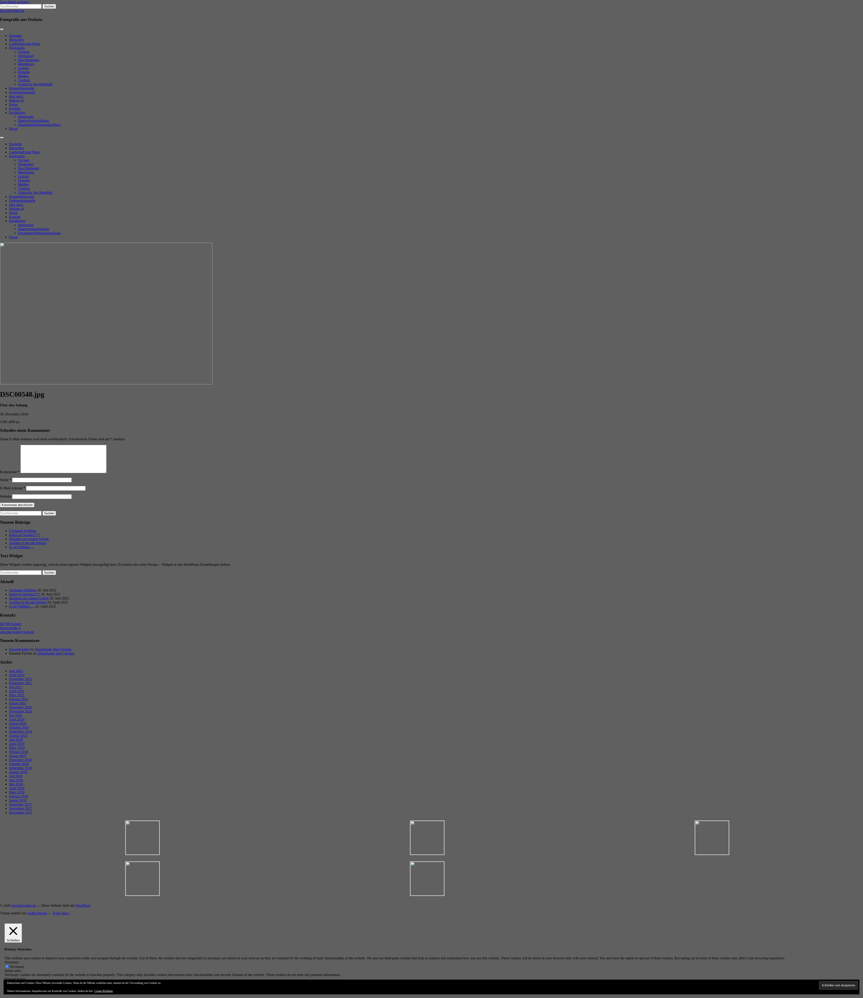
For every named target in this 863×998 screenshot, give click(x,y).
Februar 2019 (18, 752)
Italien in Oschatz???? (24, 535)
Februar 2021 (18, 699)
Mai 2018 (16, 784)
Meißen (23, 76)
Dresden (24, 72)
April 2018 (16, 788)
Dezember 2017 (20, 804)
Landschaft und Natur (24, 44)
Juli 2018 (15, 776)
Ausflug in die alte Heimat (27, 543)
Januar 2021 (17, 703)
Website (5, 496)
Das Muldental (28, 60)
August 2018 (18, 772)
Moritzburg (26, 64)
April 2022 (16, 675)
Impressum (25, 116)
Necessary (17, 967)
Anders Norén (37, 913)
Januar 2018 (17, 800)
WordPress (82, 905)
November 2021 (20, 679)
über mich (16, 96)
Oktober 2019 (19, 727)
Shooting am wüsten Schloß (29, 539)
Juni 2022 (16, 671)
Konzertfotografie (21, 88)
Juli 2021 (15, 687)
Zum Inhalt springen (14, 2)
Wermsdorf (26, 56)
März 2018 (16, 792)
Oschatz (23, 52)
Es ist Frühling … (21, 547)
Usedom (24, 80)
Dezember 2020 (20, 707)
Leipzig (23, 68)
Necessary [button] (11, 962)
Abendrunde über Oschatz (52, 649)
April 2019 (16, 744)
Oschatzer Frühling (22, 531)
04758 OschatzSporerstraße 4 (10, 626)
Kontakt (14, 108)
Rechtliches (17, 112)
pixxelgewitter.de (12, 11)
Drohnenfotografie (22, 92)
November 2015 (20, 812)
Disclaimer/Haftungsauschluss (39, 125)
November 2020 (20, 711)
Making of (16, 100)
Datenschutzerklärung (33, 121)
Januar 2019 (17, 756)
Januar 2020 (17, 723)
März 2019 (16, 748)
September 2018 (20, 768)
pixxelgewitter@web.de (17, 632)
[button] (142, 837)
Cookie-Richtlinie (103, 991)
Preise (13, 104)
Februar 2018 (18, 796)
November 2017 (20, 808)
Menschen (16, 40)
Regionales (17, 48)
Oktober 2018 (19, 764)
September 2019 (20, 731)
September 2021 (20, 683)
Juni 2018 (16, 780)
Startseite (15, 36)
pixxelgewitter (19, 649)
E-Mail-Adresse (12, 488)
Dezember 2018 (20, 760)
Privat (13, 129)
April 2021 (16, 691)
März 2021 (16, 695)
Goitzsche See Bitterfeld (35, 84)
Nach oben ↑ (62, 913)
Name (5, 480)
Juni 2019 (16, 740)
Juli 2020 (15, 715)
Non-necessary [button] (15, 979)
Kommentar (10, 472)
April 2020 (16, 719)
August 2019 (18, 735)
